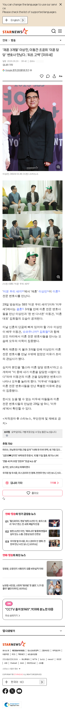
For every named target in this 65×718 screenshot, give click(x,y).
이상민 (42, 291)
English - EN (18, 20)
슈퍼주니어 (30, 331)
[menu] (59, 31)
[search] (53, 31)
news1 (50, 659)
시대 (5, 663)
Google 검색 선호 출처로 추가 (17, 70)
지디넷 (58, 659)
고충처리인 (45, 651)
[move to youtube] (19, 691)
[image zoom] (58, 167)
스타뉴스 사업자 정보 (10, 669)
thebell (13, 663)
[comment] (48, 76)
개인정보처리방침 (18, 651)
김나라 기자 (8, 65)
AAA (22, 663)
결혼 (19, 309)
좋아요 (35, 493)
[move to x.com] (12, 691)
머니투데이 (26, 659)
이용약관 (6, 654)
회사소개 (6, 651)
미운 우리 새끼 (12, 291)
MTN (34, 659)
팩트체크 (21, 654)
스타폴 (41, 663)
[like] (42, 76)
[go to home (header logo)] (16, 31)
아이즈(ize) (31, 663)
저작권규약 (56, 651)
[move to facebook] (5, 691)
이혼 (55, 291)
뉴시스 (42, 659)
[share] (54, 76)
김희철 (44, 331)
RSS (13, 654)
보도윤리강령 (32, 654)
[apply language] (23, 20)
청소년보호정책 (32, 651)
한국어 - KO (17, 682)
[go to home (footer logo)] (14, 644)
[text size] (60, 76)
